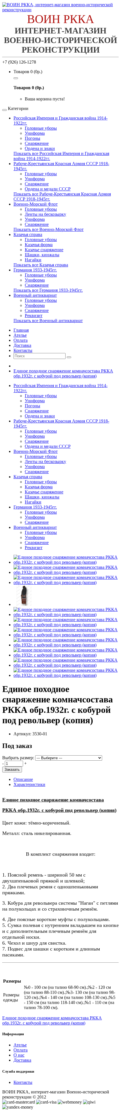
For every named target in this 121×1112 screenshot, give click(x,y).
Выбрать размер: (18, 757)
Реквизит (33, 315)
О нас (19, 1055)
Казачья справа (28, 234)
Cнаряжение (37, 310)
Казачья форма (39, 244)
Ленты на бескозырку (45, 214)
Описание (23, 779)
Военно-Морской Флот (36, 204)
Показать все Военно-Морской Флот (49, 229)
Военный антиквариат (35, 295)
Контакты (23, 1082)
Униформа (35, 133)
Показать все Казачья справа (41, 264)
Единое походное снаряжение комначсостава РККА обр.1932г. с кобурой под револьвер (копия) (63, 373)
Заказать (12, 769)
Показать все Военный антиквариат (48, 320)
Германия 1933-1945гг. (35, 270)
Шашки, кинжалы (42, 254)
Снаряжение (37, 143)
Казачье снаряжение (44, 249)
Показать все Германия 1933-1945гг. (48, 290)
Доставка (22, 1060)
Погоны (32, 138)
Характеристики (29, 784)
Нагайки (33, 259)
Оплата (21, 1050)
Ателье (20, 1045)
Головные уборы (41, 128)
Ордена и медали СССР (48, 189)
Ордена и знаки (40, 148)
